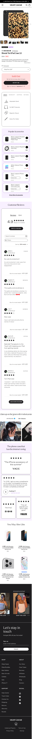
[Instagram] (24, 693)
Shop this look (23, 615)
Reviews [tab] (13, 215)
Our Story (22, 664)
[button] (7, 139)
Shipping (19, 94)
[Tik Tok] (24, 703)
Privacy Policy (10, 730)
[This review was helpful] (23, 273)
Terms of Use (22, 728)
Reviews (21, 670)
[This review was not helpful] (26, 273)
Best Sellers (5, 670)
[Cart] (29, 5)
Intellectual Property (10, 728)
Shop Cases (5, 664)
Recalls (4, 711)
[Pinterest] (24, 700)
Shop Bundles (6, 667)
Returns (26, 94)
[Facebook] (24, 697)
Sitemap (22, 730)
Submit (16, 649)
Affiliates (22, 673)
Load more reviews (16, 402)
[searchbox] (14, 236)
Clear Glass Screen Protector (7, 548)
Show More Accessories (16, 195)
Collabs (4, 676)
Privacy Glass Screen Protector (24, 548)
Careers (21, 683)
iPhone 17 (4, 683)
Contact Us (5, 699)
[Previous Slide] (1, 24)
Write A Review (16, 228)
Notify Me (16, 82)
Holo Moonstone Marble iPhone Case (24, 576)
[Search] (26, 5)
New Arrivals (6, 673)
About (5, 94)
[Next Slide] (30, 24)
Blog (20, 680)
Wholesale (22, 676)
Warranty (12, 94)
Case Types (22, 667)
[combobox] (21, 244)
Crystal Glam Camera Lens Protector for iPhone (8, 577)
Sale (3, 680)
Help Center (5, 693)
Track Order (5, 696)
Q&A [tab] (20, 215)
